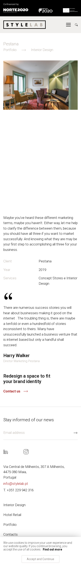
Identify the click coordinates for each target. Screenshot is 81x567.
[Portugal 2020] (46, 10)
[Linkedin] (5, 452)
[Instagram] (26, 452)
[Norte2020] (15, 10)
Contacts (10, 534)
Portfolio (10, 524)
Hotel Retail (12, 515)
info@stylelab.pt (15, 483)
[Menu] (68, 24)
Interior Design (14, 505)
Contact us (11, 391)
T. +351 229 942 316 (18, 490)
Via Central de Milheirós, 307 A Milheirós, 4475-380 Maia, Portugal (34, 472)
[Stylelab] (24, 24)
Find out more (52, 549)
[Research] (76, 24)
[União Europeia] (70, 10)
